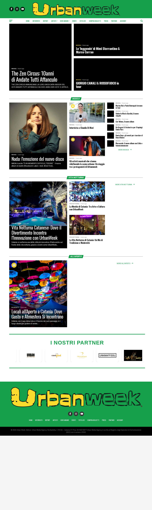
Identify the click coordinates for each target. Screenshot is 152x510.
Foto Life (83, 21)
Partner (114, 21)
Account (123, 21)
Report (45, 21)
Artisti (53, 21)
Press (106, 21)
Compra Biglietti (95, 21)
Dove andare (64, 21)
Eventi (74, 21)
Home (27, 21)
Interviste (36, 21)
